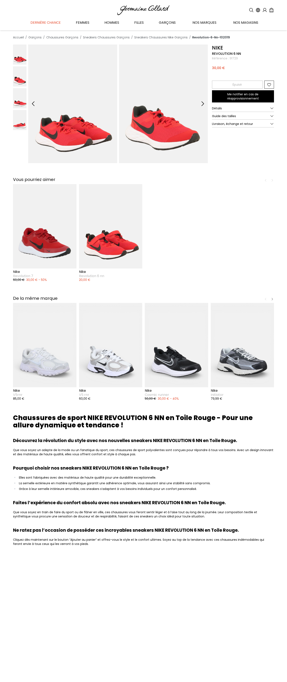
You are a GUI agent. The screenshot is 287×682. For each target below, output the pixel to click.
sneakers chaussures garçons (106, 37)
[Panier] (271, 10)
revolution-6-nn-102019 (211, 37)
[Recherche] (251, 10)
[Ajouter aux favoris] (269, 85)
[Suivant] (202, 103)
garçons (35, 37)
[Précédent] (33, 103)
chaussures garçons (62, 37)
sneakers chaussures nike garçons (161, 37)
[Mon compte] (264, 10)
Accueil (18, 37)
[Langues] (258, 10)
